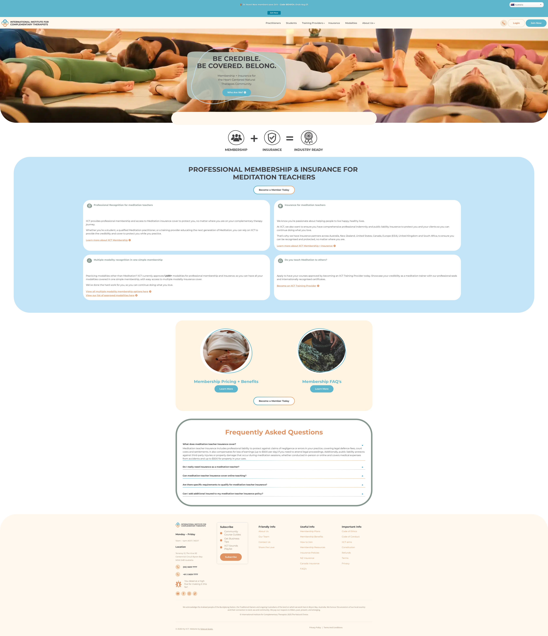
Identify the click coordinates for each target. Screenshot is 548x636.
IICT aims (347, 542)
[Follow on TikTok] (195, 593)
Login (516, 23)
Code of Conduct (351, 536)
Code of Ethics (349, 531)
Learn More (226, 389)
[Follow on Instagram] (189, 593)
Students (291, 23)
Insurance (334, 23)
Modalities (351, 23)
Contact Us (264, 542)
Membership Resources (312, 547)
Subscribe (231, 557)
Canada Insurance (309, 563)
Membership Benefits (311, 536)
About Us (263, 531)
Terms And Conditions (333, 627)
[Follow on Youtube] (178, 593)
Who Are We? (235, 92)
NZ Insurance (307, 558)
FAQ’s (303, 568)
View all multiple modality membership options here (117, 291)
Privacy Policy (315, 627)
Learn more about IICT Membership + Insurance (305, 245)
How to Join (306, 542)
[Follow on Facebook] (183, 593)
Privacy (345, 563)
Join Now (274, 13)
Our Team (264, 536)
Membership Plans (310, 531)
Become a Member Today (274, 190)
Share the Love (266, 547)
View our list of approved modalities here (110, 295)
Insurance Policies (309, 552)
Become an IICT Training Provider (296, 285)
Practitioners (273, 23)
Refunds (346, 552)
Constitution (348, 547)
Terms (345, 558)
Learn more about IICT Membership (107, 240)
